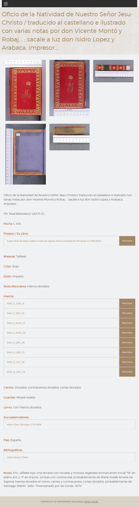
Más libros (127, 240)
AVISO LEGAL (91, 501)
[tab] (69, 241)
